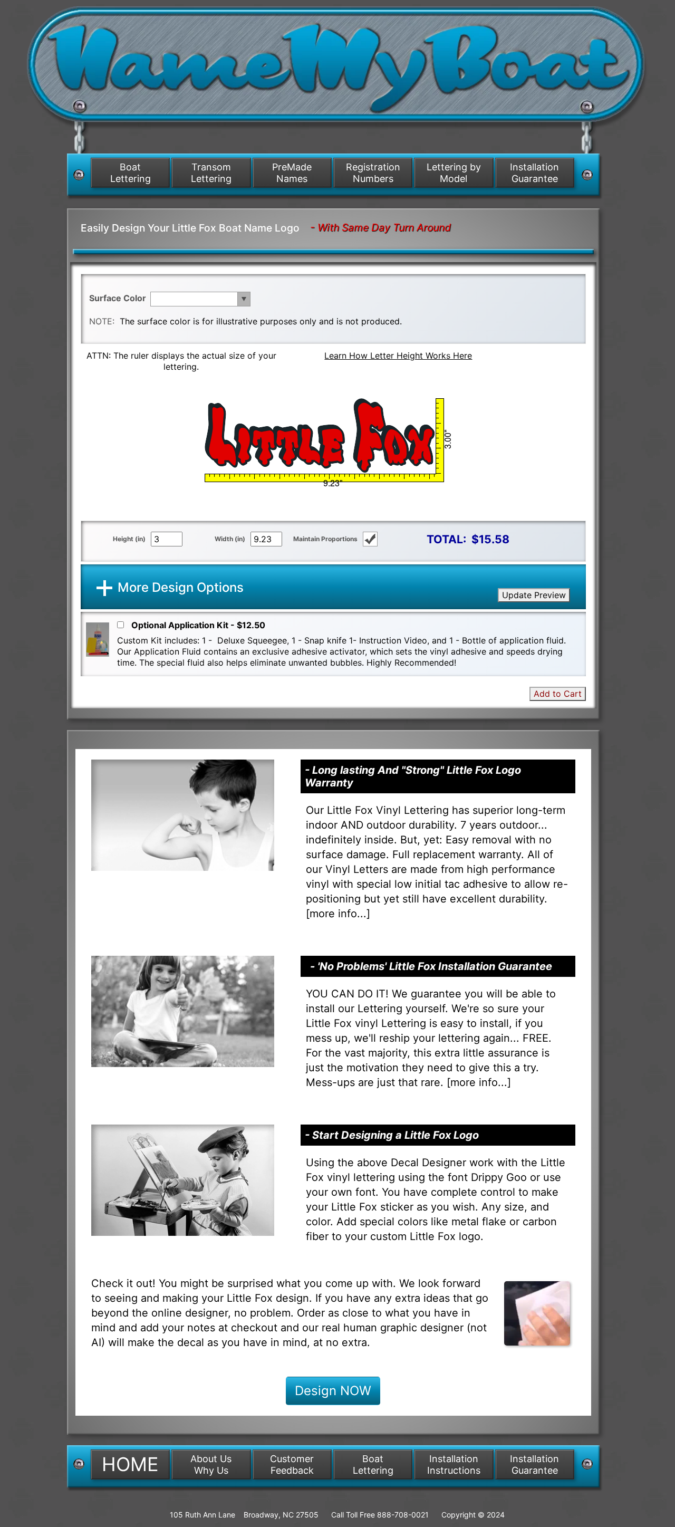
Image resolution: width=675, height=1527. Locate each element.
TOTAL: (446, 539)
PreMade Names (292, 172)
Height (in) (129, 539)
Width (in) (230, 539)
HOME (130, 1464)
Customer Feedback (292, 1464)
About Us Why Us (211, 1464)
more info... (338, 913)
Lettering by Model (454, 172)
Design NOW (333, 1390)
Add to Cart (558, 693)
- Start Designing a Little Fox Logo (392, 1135)
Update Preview (534, 595)
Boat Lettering (130, 172)
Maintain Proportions (325, 539)
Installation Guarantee (534, 172)
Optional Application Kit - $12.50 (198, 625)
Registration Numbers (373, 172)
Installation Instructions (453, 1464)
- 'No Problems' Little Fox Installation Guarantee (431, 966)
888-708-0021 (403, 1514)
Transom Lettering (211, 172)
